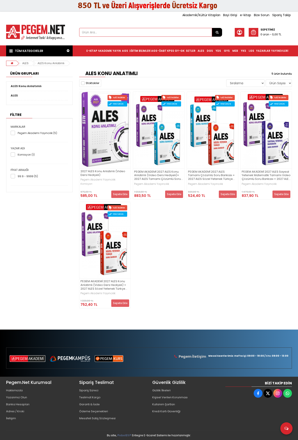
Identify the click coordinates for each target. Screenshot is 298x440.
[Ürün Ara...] (217, 32)
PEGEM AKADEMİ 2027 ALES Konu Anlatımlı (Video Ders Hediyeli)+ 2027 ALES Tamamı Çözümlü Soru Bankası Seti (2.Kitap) (157, 175)
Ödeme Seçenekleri (93, 411)
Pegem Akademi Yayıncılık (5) (37, 133)
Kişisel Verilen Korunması (170, 397)
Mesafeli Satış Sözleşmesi (97, 418)
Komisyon (86, 184)
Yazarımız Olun (16, 397)
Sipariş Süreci (88, 390)
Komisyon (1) (26, 154)
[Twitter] (268, 393)
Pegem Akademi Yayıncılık (97, 179)
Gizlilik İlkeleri (161, 390)
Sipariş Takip (281, 15)
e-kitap (245, 15)
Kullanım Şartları (163, 404)
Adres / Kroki (15, 411)
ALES (25, 63)
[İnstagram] (277, 393)
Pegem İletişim (192, 356)
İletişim (11, 418)
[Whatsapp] (287, 393)
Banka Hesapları (17, 404)
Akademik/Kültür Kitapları (201, 15)
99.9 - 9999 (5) (28, 176)
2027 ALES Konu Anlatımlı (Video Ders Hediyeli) (102, 173)
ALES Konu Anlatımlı (51, 63)
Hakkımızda (14, 390)
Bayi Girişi (230, 15)
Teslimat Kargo (90, 397)
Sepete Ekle (120, 194)
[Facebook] (258, 393)
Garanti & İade (89, 404)
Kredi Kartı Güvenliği (166, 411)
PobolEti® (124, 435)
